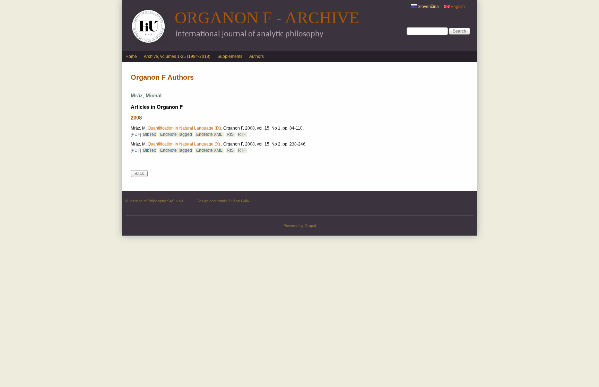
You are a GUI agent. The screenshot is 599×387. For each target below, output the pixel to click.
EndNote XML (209, 134)
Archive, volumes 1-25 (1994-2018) (177, 56)
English (457, 6)
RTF (242, 134)
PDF (136, 134)
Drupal (310, 225)
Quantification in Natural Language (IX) (184, 128)
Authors (256, 56)
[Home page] (148, 44)
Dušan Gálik (239, 201)
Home (131, 56)
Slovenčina (428, 6)
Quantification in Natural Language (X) (184, 144)
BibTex (149, 134)
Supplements (229, 56)
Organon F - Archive (267, 17)
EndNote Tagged (176, 134)
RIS (230, 134)
